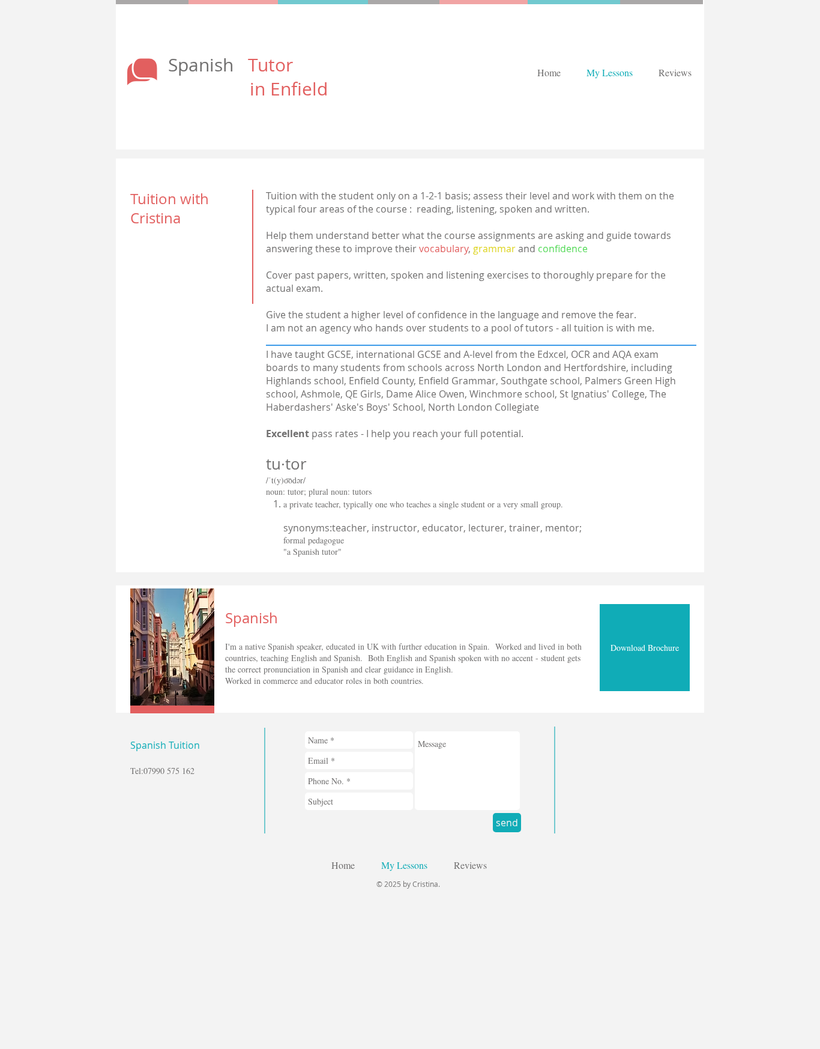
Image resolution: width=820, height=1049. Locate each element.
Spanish (230, 65)
